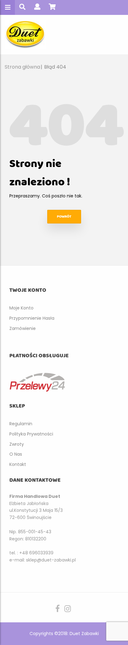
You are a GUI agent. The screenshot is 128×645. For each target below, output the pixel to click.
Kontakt (17, 464)
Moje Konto (21, 308)
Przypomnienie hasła (31, 318)
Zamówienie (22, 328)
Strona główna (22, 66)
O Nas (15, 454)
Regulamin (20, 424)
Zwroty (16, 444)
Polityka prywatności (31, 434)
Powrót (64, 216)
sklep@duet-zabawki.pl (51, 560)
